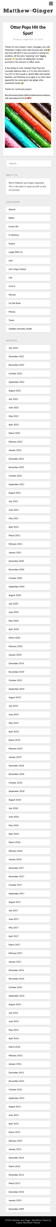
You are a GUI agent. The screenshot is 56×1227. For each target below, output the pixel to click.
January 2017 (15, 962)
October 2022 (15, 374)
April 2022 (14, 425)
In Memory (14, 235)
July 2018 (13, 808)
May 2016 (14, 1030)
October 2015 (15, 1090)
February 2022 (15, 442)
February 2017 (15, 953)
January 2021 (15, 553)
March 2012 (14, 1183)
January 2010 (15, 1200)
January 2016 (15, 1064)
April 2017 (14, 936)
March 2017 (14, 945)
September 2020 (16, 587)
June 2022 (14, 408)
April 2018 (14, 834)
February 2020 (15, 646)
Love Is (12, 286)
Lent (11, 261)
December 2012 (16, 1175)
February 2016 (15, 1056)
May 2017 (14, 928)
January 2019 (15, 757)
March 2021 (14, 536)
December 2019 (16, 663)
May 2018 (14, 825)
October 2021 (15, 476)
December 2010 (16, 1192)
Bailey (12, 218)
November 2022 (16, 365)
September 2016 (16, 996)
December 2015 (16, 1073)
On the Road (14, 303)
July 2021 (13, 501)
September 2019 (16, 689)
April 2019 (14, 732)
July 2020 (13, 604)
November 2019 (16, 672)
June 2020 (14, 612)
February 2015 (15, 1141)
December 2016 (16, 970)
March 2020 (14, 638)
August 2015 (15, 1107)
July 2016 (13, 1013)
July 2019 (13, 706)
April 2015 (14, 1124)
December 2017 (16, 868)
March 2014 (14, 1166)
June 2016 (14, 1021)
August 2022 (15, 391)
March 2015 (14, 1132)
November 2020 (16, 570)
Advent (12, 209)
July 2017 (13, 911)
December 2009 (16, 1209)
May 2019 (14, 723)
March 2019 (14, 740)
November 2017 (16, 877)
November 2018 (16, 774)
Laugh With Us (16, 252)
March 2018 (14, 842)
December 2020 (16, 561)
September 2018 (16, 791)
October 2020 (15, 578)
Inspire (12, 244)
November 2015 (16, 1081)
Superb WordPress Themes (28, 1223)
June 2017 (14, 919)
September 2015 (16, 1098)
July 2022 (13, 399)
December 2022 (16, 356)
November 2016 (16, 979)
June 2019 (14, 715)
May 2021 (14, 518)
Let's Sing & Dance (17, 269)
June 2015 (14, 1115)
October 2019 (15, 680)
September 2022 (16, 382)
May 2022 (14, 416)
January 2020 (15, 655)
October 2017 (15, 885)
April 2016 (14, 1038)
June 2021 (14, 510)
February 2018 (15, 851)
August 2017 (15, 902)
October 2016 (15, 987)
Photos (12, 312)
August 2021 (15, 493)
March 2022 (14, 433)
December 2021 (16, 459)
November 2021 (16, 467)
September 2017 (16, 894)
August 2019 (15, 697)
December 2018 (16, 766)
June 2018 (14, 817)
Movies (12, 295)
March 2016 (14, 1047)
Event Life (13, 227)
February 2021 (15, 544)
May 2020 (14, 621)
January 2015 (15, 1149)
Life (10, 278)
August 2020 (15, 595)
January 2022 (15, 450)
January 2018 (15, 859)
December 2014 (16, 1158)
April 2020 (14, 629)
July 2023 (13, 348)
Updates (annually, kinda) (20, 329)
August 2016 (15, 1004)
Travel (11, 320)
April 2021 (14, 527)
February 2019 (15, 749)
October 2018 (15, 783)
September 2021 (16, 484)
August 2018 (15, 800)
